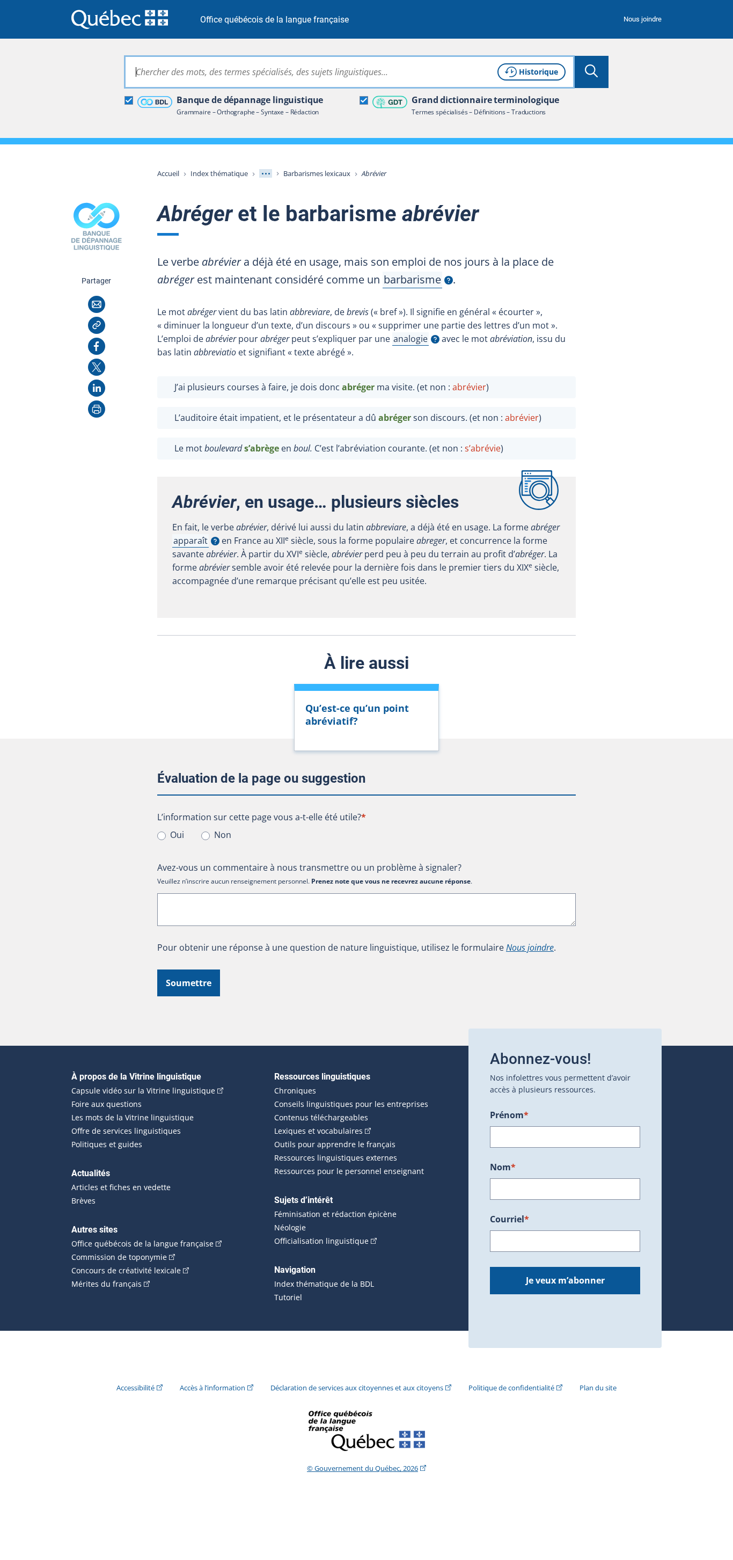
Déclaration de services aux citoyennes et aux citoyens (356, 1388)
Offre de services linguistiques (126, 1131)
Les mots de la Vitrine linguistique (132, 1117)
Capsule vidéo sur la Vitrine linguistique (143, 1091)
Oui (177, 835)
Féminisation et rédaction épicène (335, 1214)
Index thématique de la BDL (324, 1284)
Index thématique (219, 173)
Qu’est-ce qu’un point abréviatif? (357, 714)
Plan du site (598, 1388)
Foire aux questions (106, 1104)
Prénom (509, 1115)
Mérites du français (106, 1284)
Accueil (168, 173)
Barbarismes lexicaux (316, 173)
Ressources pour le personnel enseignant (349, 1171)
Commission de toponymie (119, 1257)
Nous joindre (643, 19)
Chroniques (295, 1091)
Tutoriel (288, 1297)
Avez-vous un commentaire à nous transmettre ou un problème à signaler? (309, 867)
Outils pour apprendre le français (334, 1144)
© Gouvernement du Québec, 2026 (362, 1468)
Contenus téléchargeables (321, 1117)
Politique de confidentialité (511, 1388)
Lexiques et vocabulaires (318, 1131)
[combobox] (349, 72)
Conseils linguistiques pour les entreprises (351, 1104)
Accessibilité (135, 1388)
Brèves (83, 1201)
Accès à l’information (212, 1388)
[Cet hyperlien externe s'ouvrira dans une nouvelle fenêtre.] (119, 19)
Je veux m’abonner (565, 1280)
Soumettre (188, 983)
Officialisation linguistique (321, 1241)
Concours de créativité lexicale (126, 1270)
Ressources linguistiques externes (335, 1158)
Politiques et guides (106, 1144)
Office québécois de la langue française (274, 19)
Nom (503, 1167)
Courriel (509, 1219)
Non (222, 835)
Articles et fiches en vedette (121, 1187)
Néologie (290, 1227)
